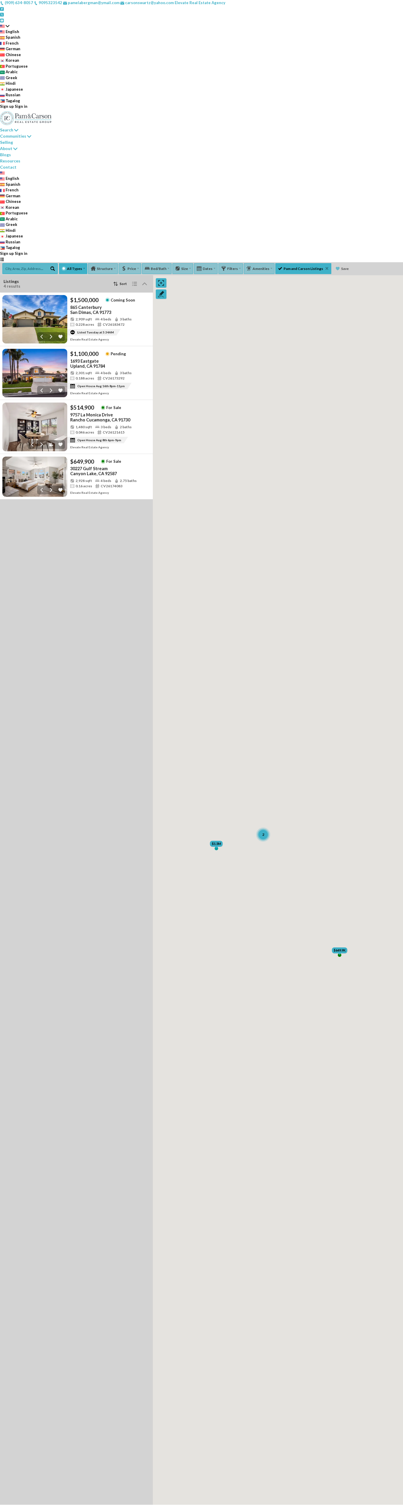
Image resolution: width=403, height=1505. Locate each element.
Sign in (21, 106)
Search (6, 129)
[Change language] (4, 26)
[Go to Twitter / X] (2, 14)
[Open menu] (2, 259)
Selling (6, 142)
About (6, 148)
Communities (13, 136)
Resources (10, 160)
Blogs (5, 154)
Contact (8, 167)
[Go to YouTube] (2, 20)
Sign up (7, 106)
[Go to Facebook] (2, 8)
